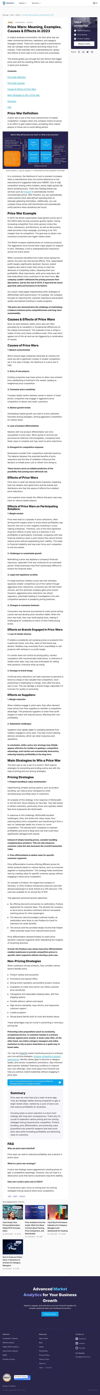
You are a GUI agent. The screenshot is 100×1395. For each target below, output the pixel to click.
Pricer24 (27, 191)
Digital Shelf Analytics (11, 1347)
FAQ (9, 107)
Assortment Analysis (10, 1351)
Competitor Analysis (10, 1338)
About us (42, 1363)
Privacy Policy (44, 1355)
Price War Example (16, 83)
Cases (41, 1347)
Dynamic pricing (9, 1359)
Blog (12, 15)
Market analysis (8, 1343)
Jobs (41, 1368)
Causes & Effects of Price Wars (22, 89)
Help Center (43, 1338)
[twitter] (87, 51)
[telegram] (91, 51)
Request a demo (84, 44)
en (96, 3)
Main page (5, 15)
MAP (9, 1196)
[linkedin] (83, 51)
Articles (18, 15)
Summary (12, 101)
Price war (22, 1196)
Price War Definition (17, 77)
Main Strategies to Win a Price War (24, 95)
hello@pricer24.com (83, 1357)
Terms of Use (44, 1359)
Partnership (43, 1351)
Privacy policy (92, 1390)
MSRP (15, 1196)
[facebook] (79, 51)
